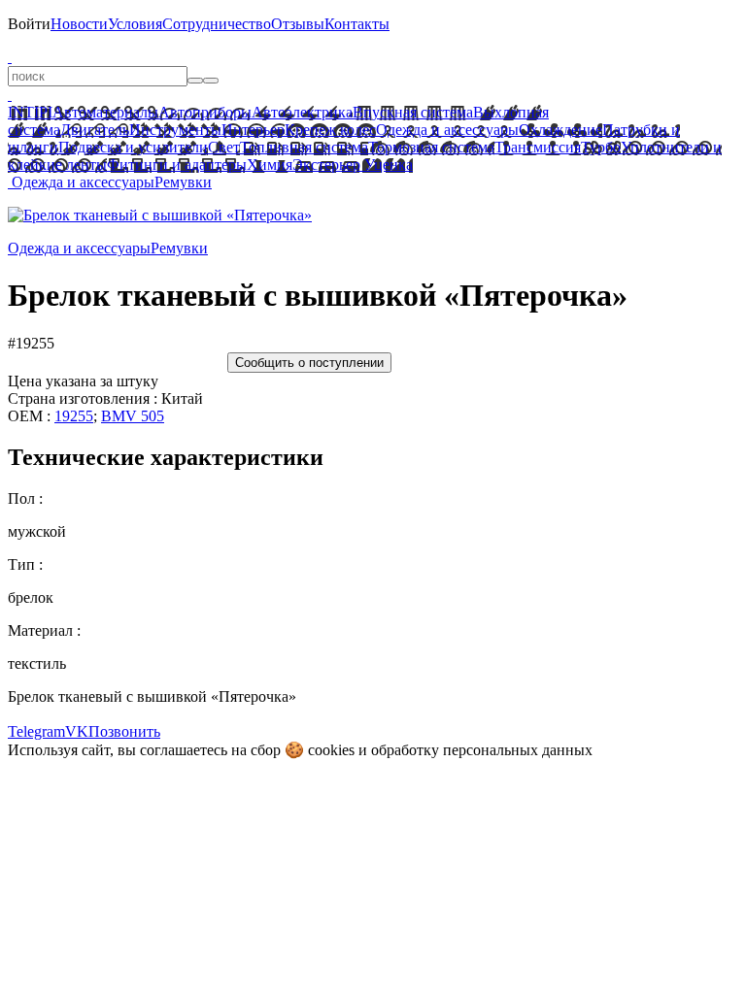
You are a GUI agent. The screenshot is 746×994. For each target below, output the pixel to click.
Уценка (386, 164)
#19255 (31, 343)
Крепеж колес (330, 129)
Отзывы (297, 24)
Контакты (357, 24)
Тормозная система (431, 147)
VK (76, 731)
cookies (331, 750)
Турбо (601, 147)
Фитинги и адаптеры (177, 164)
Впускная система (413, 112)
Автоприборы (205, 112)
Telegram (36, 731)
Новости (79, 24)
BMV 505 (132, 416)
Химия (269, 164)
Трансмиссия (537, 147)
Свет (224, 147)
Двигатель (94, 129)
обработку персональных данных (482, 750)
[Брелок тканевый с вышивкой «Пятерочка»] (160, 215)
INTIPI (30, 112)
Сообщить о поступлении (309, 362)
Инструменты (175, 129)
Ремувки (183, 182)
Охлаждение (560, 129)
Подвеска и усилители (133, 147)
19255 (73, 416)
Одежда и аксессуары (447, 129)
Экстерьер (326, 164)
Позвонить (124, 731)
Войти (29, 24)
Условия (135, 24)
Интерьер (253, 129)
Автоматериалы (105, 112)
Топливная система (304, 147)
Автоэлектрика (302, 112)
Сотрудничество (216, 24)
